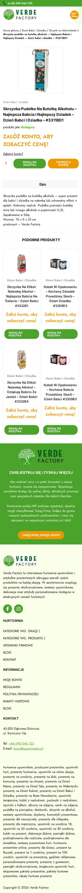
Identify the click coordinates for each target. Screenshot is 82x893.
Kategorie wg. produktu (23, 638)
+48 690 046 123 (21, 743)
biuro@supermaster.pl (28, 748)
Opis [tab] (42, 184)
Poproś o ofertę (63, 163)
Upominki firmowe (18, 645)
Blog (7, 652)
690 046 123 (20, 3)
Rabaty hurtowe (16, 701)
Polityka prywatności (21, 694)
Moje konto (12, 680)
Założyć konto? (13, 154)
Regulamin (11, 687)
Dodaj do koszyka (30, 163)
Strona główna (11, 30)
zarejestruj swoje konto (41, 535)
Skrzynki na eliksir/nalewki (63, 30)
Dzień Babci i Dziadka (34, 30)
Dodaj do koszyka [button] (15, 334)
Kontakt (9, 659)
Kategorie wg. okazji (20, 631)
